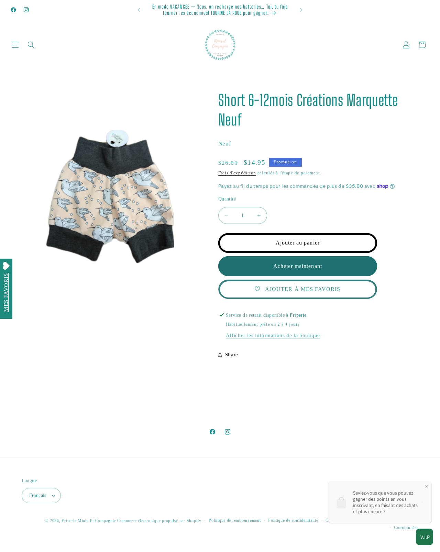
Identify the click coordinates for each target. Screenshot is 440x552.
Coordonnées (406, 528)
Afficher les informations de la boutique (273, 335)
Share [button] (231, 354)
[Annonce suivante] (301, 10)
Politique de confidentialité (293, 520)
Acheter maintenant (297, 266)
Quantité (227, 199)
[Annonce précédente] (138, 10)
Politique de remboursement (235, 520)
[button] (15, 45)
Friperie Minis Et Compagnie (89, 520)
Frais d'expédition (237, 172)
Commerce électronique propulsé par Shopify (159, 520)
